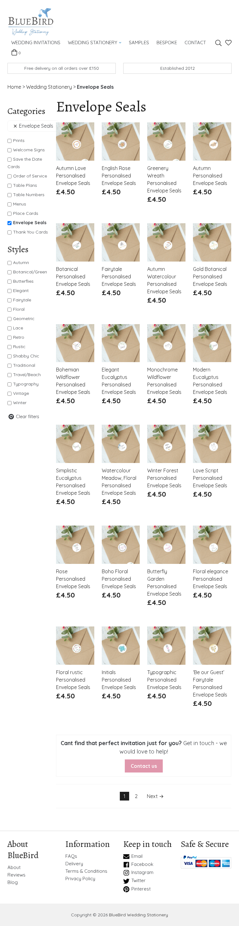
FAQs (71, 856)
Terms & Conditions (86, 871)
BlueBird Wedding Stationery (138, 915)
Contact (195, 42)
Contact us (144, 766)
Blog (12, 882)
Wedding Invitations (35, 42)
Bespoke (167, 42)
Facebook (142, 864)
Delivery (74, 864)
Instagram (142, 872)
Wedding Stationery (92, 42)
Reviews (16, 875)
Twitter (138, 880)
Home (14, 87)
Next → (155, 796)
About (14, 867)
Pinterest (141, 889)
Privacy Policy (80, 878)
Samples (139, 42)
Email (137, 856)
